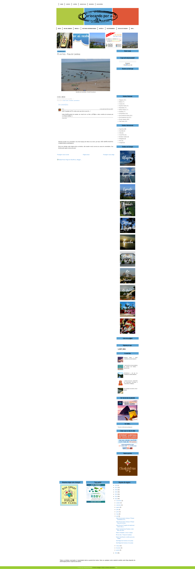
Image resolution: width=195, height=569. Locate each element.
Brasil (64, 100)
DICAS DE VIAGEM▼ (123, 28)
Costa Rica (122, 134)
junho (117, 511)
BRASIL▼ (77, 28)
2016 (116, 489)
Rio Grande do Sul (124, 117)
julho (117, 509)
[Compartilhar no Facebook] (63, 97)
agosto (118, 507)
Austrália (121, 131)
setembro (118, 505)
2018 (116, 485)
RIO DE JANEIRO (68, 28)
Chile (120, 133)
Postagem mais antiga (108, 154)
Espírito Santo (122, 105)
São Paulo (122, 121)
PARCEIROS (91, 4)
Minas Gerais (122, 109)
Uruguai (121, 142)
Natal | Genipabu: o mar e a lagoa (124, 532)
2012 (116, 498)
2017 (116, 487)
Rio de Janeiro (123, 119)
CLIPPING (75, 4)
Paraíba (121, 111)
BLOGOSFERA (100, 4)
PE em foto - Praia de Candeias (124, 534)
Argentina (121, 129)
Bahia (120, 101)
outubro (118, 502)
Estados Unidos (123, 136)
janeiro (118, 550)
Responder (64, 118)
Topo (116, 567)
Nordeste (71, 100)
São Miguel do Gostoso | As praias (124, 540)
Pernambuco (77, 100)
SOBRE (61, 4)
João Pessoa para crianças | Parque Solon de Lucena (125, 522)
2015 (116, 492)
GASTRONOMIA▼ (111, 28)
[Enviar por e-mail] (58, 97)
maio (117, 514)
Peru (120, 140)
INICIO (59, 28)
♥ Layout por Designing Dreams (85, 567)
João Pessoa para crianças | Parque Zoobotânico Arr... (125, 519)
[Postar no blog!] (59, 97)
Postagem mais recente (63, 154)
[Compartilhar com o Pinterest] (64, 97)
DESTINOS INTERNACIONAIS (89, 28)
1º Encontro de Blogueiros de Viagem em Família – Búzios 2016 (130, 367)
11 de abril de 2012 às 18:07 (106, 109)
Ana (63, 109)
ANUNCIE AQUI (83, 4)
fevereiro (118, 548)
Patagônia (121, 138)
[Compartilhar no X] (61, 97)
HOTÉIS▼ (101, 28)
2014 (116, 494)
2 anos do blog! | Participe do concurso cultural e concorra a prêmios (130, 382)
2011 (116, 553)
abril (117, 516)
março (118, 545)
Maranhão (121, 107)
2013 (116, 496)
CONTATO (68, 4)
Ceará (120, 103)
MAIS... (132, 28)
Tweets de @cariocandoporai (125, 427)
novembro (119, 500)
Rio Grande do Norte (124, 115)
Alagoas (121, 100)
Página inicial (86, 154)
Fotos (67, 100)
